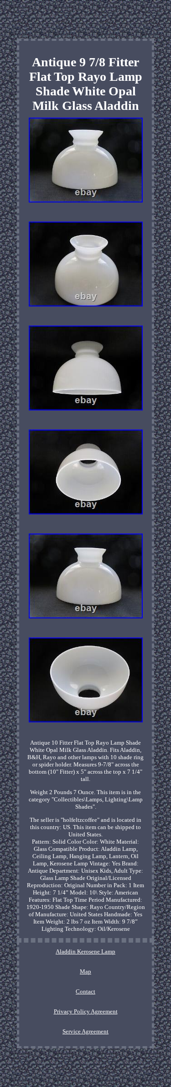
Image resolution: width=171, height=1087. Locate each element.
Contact (85, 991)
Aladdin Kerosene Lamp (85, 951)
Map (85, 971)
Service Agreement (85, 1031)
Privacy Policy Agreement (86, 1011)
